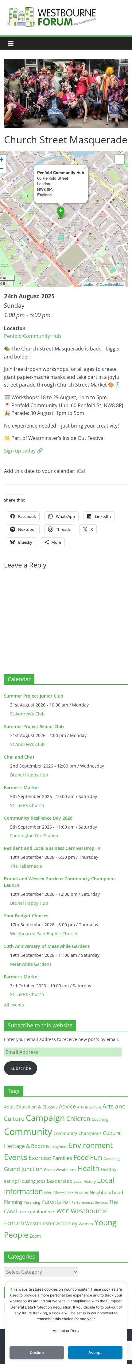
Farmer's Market (21, 787)
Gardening (111, 1158)
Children (78, 1118)
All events (14, 1005)
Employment (57, 1146)
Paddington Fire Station (34, 835)
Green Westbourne (60, 1169)
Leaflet (88, 284)
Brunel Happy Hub (29, 775)
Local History (85, 1181)
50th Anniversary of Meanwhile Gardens (47, 946)
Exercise (40, 1158)
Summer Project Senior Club (34, 726)
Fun (96, 1157)
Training (24, 1212)
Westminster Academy (51, 1223)
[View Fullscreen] (119, 159)
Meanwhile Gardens (31, 964)
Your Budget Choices (26, 916)
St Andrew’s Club (27, 714)
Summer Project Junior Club (33, 696)
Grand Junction (23, 1169)
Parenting (32, 1202)
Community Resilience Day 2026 (38, 818)
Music (83, 1193)
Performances (83, 1202)
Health (88, 1168)
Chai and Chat (19, 757)
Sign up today (20, 450)
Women (86, 1224)
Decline (37, 1352)
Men (48, 1192)
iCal (81, 471)
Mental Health (66, 1192)
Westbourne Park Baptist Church (43, 933)
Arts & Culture (89, 1107)
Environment (91, 1145)
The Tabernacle (26, 866)
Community (28, 1131)
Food (81, 1157)
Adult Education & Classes (31, 1107)
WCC (62, 1211)
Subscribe (20, 1068)
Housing (27, 1181)
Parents (51, 1201)
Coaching (99, 1119)
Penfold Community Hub (32, 336)
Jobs (41, 1181)
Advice (67, 1106)
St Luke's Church (27, 805)
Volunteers (44, 1211)
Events (15, 1157)
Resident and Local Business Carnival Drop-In (52, 848)
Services (101, 1202)
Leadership (59, 1181)
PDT (66, 1202)
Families (62, 1157)
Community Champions (77, 1133)
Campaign (45, 1117)
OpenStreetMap (111, 284)
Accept (95, 1352)
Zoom (35, 1236)
